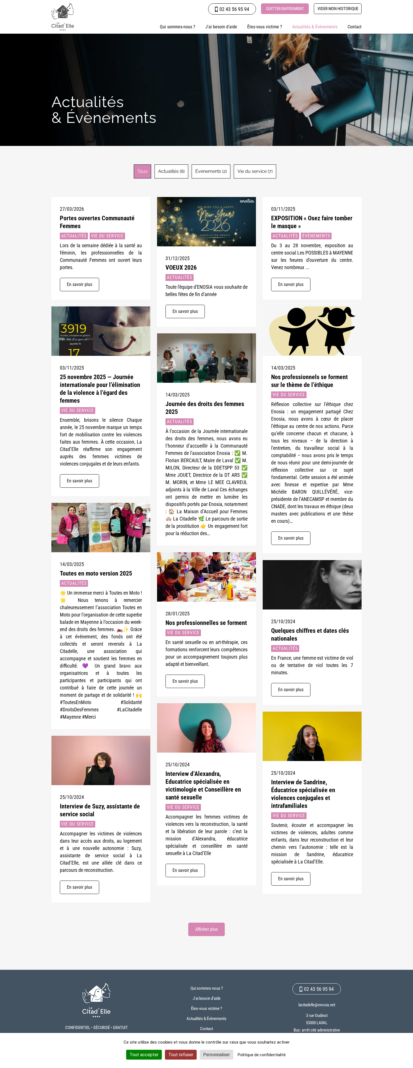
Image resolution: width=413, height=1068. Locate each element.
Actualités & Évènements (314, 26)
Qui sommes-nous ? (177, 26)
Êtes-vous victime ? (264, 26)
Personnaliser (216, 1054)
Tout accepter (144, 1054)
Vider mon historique (337, 8)
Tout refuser (180, 1054)
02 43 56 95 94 (234, 9)
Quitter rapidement (285, 8)
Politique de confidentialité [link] (262, 1055)
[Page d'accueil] (62, 17)
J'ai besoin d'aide (221, 26)
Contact (355, 26)
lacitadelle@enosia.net (316, 1004)
